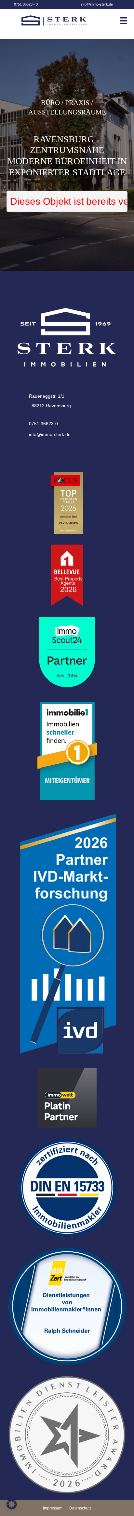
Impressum (52, 1508)
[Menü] (126, 20)
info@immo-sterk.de (97, 4)
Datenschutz (80, 1508)
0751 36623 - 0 (26, 4)
